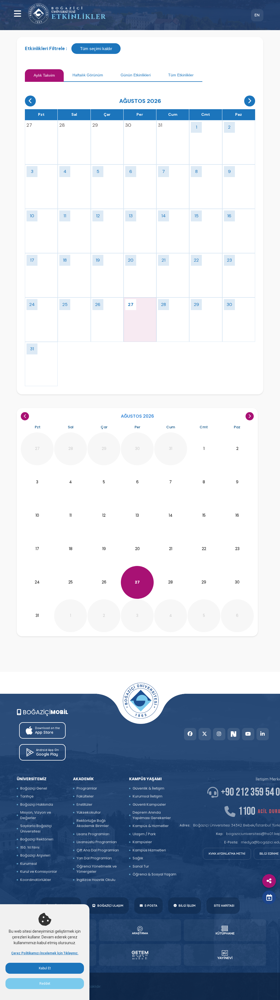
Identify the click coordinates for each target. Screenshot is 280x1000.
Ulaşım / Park (144, 834)
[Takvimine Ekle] (269, 897)
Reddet (44, 983)
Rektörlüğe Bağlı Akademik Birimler (93, 823)
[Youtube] (248, 734)
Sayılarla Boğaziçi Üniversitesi (36, 828)
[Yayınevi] (225, 955)
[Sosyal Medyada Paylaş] (269, 881)
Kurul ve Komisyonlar (38, 871)
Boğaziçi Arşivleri (35, 855)
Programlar (87, 788)
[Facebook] (190, 734)
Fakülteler (85, 796)
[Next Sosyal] (234, 734)
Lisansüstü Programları (97, 842)
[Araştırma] (140, 930)
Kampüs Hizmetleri (149, 850)
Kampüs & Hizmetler (151, 825)
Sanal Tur (141, 866)
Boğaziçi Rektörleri (36, 839)
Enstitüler (84, 804)
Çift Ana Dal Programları (98, 850)
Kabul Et (45, 968)
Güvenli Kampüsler (149, 804)
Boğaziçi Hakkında (36, 804)
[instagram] (219, 734)
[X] (205, 734)
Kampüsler (142, 842)
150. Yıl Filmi (29, 847)
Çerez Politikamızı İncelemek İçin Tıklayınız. (44, 953)
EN (257, 15)
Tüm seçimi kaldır (96, 48)
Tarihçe (27, 796)
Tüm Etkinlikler (181, 75)
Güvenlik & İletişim (148, 788)
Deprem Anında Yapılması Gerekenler (152, 815)
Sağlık (138, 858)
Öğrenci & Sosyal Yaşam (154, 874)
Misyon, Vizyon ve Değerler (35, 815)
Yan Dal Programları (94, 858)
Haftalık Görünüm (87, 75)
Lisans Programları (93, 834)
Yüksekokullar (89, 812)
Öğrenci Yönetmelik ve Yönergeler (97, 869)
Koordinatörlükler (35, 879)
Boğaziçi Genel (33, 788)
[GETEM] (140, 955)
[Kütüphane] (225, 930)
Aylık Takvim (44, 75)
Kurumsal (28, 863)
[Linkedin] (262, 734)
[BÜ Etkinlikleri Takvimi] (38, 14)
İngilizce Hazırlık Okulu (96, 879)
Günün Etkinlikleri (136, 75)
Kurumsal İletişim (147, 796)
